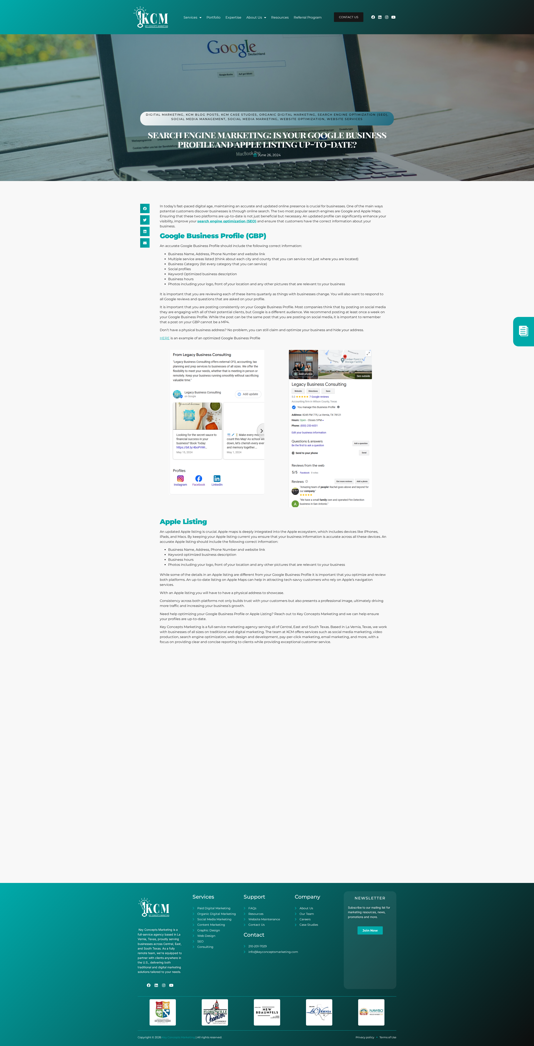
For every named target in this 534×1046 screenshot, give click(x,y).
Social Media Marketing (253, 119)
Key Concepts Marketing (178, 1037)
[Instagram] (386, 17)
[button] (145, 208)
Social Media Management (198, 119)
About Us (254, 17)
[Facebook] (373, 17)
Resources (280, 17)
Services (190, 17)
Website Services (345, 119)
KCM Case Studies (239, 115)
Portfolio (213, 17)
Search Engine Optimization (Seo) (352, 115)
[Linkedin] (380, 17)
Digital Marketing (165, 115)
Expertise (233, 17)
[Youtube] (393, 17)
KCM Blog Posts (202, 115)
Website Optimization (302, 119)
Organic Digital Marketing (287, 115)
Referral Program (308, 17)
